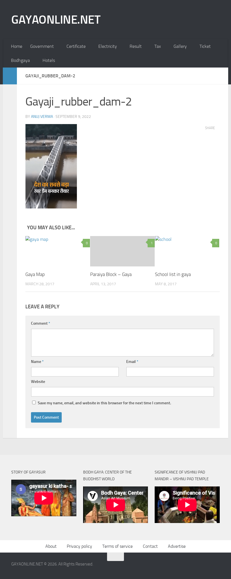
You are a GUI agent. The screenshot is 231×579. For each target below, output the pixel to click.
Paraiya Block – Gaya (111, 274)
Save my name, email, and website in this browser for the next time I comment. (104, 403)
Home (16, 46)
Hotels (49, 60)
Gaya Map (35, 274)
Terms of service (117, 546)
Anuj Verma (42, 116)
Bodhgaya (20, 60)
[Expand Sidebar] (10, 76)
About (51, 546)
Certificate (76, 46)
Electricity (107, 46)
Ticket (205, 46)
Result (136, 46)
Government (42, 46)
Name (37, 361)
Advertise (177, 546)
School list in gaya (173, 274)
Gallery (180, 46)
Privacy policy (79, 546)
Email (132, 361)
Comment (40, 323)
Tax (157, 46)
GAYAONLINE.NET (55, 20)
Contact (150, 546)
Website (38, 381)
